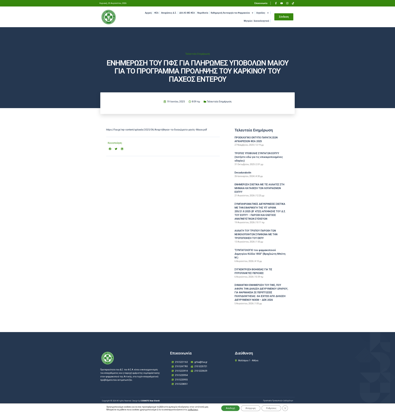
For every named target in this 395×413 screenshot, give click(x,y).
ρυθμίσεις (193, 409)
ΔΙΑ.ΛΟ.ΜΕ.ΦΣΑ (187, 12)
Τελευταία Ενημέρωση (197, 53)
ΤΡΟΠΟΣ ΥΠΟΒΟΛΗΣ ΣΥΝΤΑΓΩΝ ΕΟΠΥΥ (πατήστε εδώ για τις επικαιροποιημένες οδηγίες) (259, 157)
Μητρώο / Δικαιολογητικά (256, 20)
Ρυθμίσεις (271, 408)
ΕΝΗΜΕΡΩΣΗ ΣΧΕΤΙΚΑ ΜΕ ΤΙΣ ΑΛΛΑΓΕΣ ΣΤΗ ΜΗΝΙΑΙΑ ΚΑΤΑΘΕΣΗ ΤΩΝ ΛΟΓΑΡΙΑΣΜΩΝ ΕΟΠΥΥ (259, 188)
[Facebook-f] (275, 3)
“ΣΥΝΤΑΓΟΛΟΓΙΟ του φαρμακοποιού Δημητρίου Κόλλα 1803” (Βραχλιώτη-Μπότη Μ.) (260, 254)
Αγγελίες (260, 12)
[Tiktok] (293, 3)
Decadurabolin (243, 172)
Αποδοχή (230, 408)
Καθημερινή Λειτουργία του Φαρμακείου (230, 12)
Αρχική (148, 12)
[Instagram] (287, 3)
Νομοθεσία (202, 12)
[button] (110, 149)
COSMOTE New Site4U (150, 401)
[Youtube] (281, 3)
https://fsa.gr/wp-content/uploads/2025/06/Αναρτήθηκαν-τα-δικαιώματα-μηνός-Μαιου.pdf (156, 129)
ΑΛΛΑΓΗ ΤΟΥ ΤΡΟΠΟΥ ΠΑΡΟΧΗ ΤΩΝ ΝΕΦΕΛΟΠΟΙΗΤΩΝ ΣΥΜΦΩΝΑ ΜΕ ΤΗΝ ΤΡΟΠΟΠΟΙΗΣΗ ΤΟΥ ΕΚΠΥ (256, 234)
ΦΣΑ (156, 12)
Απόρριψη (250, 408)
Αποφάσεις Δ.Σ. (169, 12)
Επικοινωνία (260, 3)
